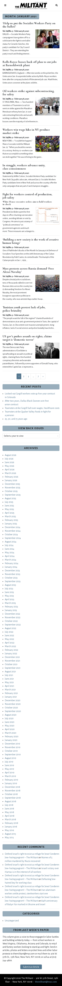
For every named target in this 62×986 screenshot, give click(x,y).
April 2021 (9, 686)
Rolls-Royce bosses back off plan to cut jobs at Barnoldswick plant (30, 63)
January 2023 (11, 610)
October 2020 (11, 707)
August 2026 (10, 455)
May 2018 (9, 812)
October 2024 (11, 534)
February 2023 (11, 606)
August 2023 (10, 585)
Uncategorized (12, 920)
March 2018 (10, 819)
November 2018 (12, 790)
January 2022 (11, 653)
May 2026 (9, 466)
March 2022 (10, 646)
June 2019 (9, 765)
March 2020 (10, 733)
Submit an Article (31, 967)
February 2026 (11, 477)
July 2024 (9, 545)
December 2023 (12, 570)
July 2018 (9, 805)
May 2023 (9, 596)
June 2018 (9, 808)
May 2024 (9, 552)
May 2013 (9, 837)
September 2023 (12, 581)
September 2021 (12, 668)
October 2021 (11, 664)
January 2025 (11, 523)
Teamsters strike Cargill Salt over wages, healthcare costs (32, 408)
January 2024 (11, 567)
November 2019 (12, 747)
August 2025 (10, 498)
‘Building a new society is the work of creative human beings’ (31, 241)
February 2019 (11, 780)
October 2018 (11, 794)
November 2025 (12, 487)
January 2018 (11, 826)
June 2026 (9, 462)
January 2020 (11, 740)
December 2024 (12, 527)
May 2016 (9, 830)
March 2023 (10, 603)
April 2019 (9, 772)
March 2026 (10, 473)
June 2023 (9, 592)
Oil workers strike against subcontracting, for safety (28, 92)
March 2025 (10, 516)
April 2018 (9, 816)
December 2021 (12, 657)
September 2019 (13, 754)
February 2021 (11, 693)
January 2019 (11, 783)
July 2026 (9, 459)
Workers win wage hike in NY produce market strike (26, 131)
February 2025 (11, 520)
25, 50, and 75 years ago (16, 419)
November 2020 (13, 704)
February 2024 (11, 563)
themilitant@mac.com (46, 982)
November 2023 (12, 574)
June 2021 (9, 679)
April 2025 (9, 513)
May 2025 (9, 509)
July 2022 (9, 632)
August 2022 (10, 628)
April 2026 (9, 469)
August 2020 (10, 715)
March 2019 (10, 776)
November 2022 (12, 617)
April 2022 (9, 643)
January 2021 (11, 697)
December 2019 (12, 744)
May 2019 (9, 769)
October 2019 (11, 751)
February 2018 (11, 823)
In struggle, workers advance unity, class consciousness (24, 167)
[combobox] (31, 435)
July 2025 (9, 502)
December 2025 (12, 484)
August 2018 (10, 801)
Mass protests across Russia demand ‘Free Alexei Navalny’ (28, 270)
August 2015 (10, 834)
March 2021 (10, 689)
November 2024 (12, 531)
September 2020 (13, 711)
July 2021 (9, 675)
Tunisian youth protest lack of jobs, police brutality (24, 309)
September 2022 (13, 624)
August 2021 (10, 671)
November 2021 (12, 661)
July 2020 (9, 718)
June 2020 (9, 722)
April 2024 (9, 556)
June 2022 (9, 635)
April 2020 (10, 729)
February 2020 (11, 736)
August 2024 (10, 541)
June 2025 (9, 505)
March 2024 (10, 560)
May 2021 (9, 682)
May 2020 (9, 725)
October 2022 (11, 621)
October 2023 (11, 578)
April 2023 (9, 599)
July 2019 (9, 762)
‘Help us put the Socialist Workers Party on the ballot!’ (29, 24)
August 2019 (10, 758)
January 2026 (11, 480)
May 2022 (9, 639)
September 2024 (13, 538)
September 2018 (13, 798)
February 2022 (11, 650)
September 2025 (13, 495)
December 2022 (12, 614)
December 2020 (12, 700)
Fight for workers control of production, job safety (27, 196)
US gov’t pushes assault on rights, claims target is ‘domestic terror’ (27, 338)
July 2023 (9, 588)
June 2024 (9, 549)
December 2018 (12, 787)
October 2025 (11, 491)
